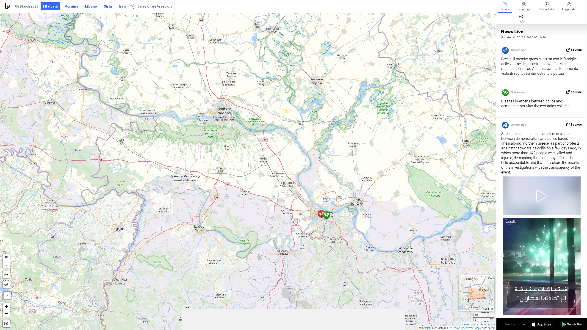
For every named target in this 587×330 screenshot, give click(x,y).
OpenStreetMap (470, 328)
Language (524, 9)
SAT (7, 296)
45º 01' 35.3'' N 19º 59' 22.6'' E (479, 324)
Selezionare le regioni (155, 6)
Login (521, 21)
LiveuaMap (453, 328)
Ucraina (71, 6)
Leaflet (425, 328)
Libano (91, 6)
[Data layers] (6, 323)
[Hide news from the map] (6, 284)
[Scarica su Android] (572, 325)
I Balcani (50, 6)
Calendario (546, 9)
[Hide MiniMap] (491, 308)
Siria (108, 6)
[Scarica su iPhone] (542, 325)
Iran (122, 6)
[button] (321, 213)
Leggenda (569, 9)
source (576, 50)
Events (505, 9)
